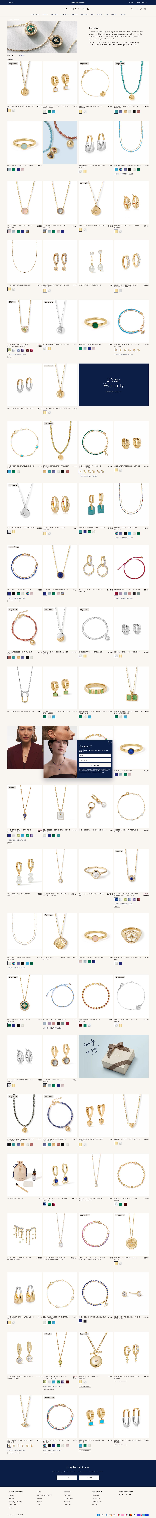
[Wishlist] (141, 9)
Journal (138, 2)
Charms (114, 14)
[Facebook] (120, 1494)
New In (99, 14)
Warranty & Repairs (15, 1502)
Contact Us (95, 1495)
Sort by (21, 55)
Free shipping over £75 (78, 2)
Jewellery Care (96, 1502)
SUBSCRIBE (89, 1478)
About (144, 2)
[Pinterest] (123, 1494)
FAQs (10, 1508)
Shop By (122, 14)
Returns (11, 1498)
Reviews (131, 2)
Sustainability (68, 1498)
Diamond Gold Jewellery (106, 42)
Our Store (67, 1505)
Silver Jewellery (130, 45)
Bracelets (84, 14)
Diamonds (54, 14)
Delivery (11, 1495)
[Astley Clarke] (78, 9)
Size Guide (12, 1505)
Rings (93, 14)
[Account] (136, 9)
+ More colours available (123, 174)
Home (10, 20)
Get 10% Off (95, 765)
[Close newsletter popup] (110, 742)
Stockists (67, 1502)
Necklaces (64, 14)
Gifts (107, 14)
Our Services (96, 1498)
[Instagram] (130, 1494)
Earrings (74, 14)
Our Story (67, 1495)
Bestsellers (35, 14)
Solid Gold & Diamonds (44, 1495)
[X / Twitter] (126, 1494)
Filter (10, 55)
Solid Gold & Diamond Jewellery (102, 45)
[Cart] (145, 9)
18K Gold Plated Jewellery (127, 42)
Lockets (45, 14)
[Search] (132, 9)
